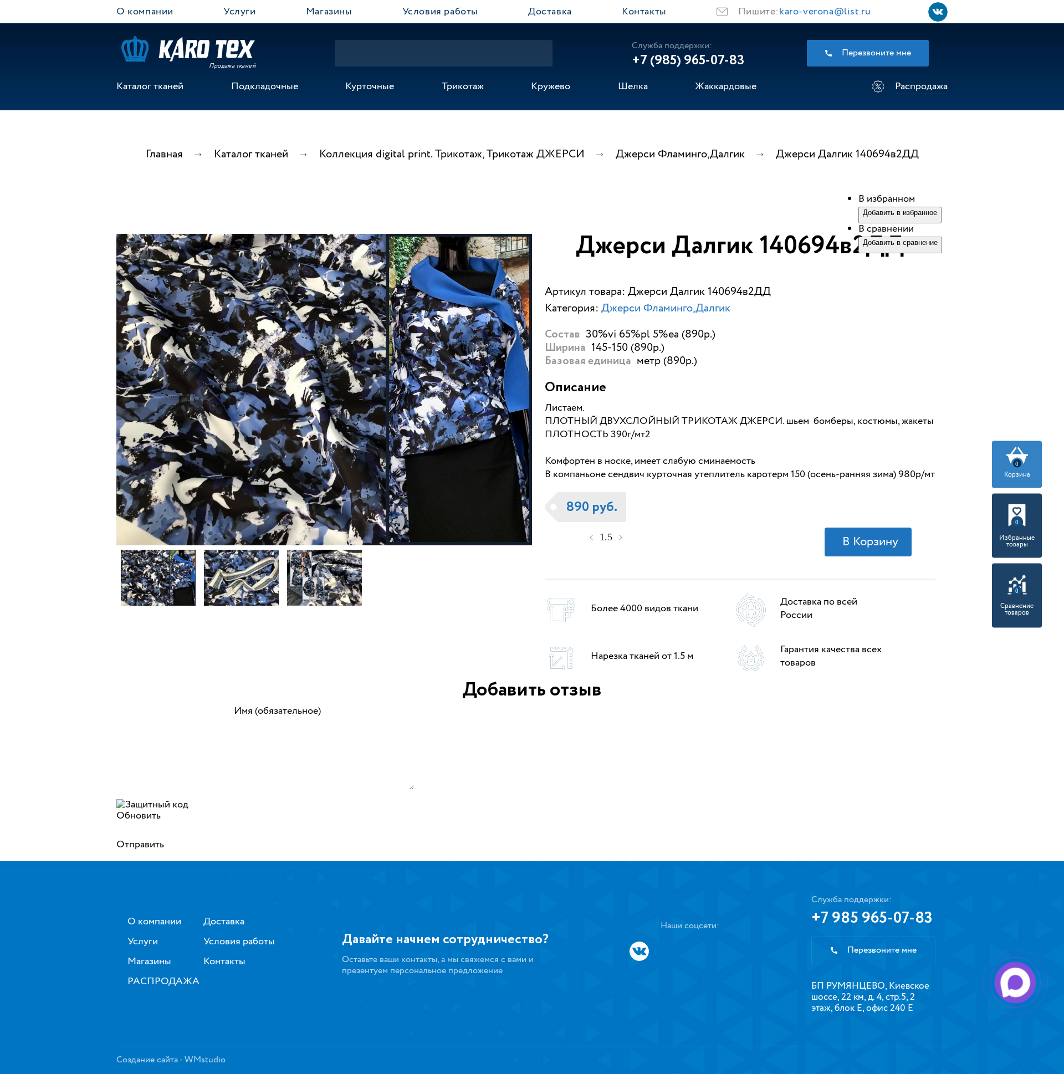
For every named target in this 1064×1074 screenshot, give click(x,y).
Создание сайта (147, 1059)
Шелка (633, 86)
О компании (144, 11)
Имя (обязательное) (277, 711)
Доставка (550, 11)
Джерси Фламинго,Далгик (665, 308)
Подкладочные (264, 86)
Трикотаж (463, 86)
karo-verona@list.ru (825, 11)
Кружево (550, 86)
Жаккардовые (725, 86)
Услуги (239, 11)
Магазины (329, 11)
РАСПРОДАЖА (163, 981)
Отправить (140, 844)
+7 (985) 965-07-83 (688, 60)
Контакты (644, 11)
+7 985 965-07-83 (872, 918)
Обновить (138, 816)
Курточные (369, 86)
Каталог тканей (149, 86)
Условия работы (440, 11)
